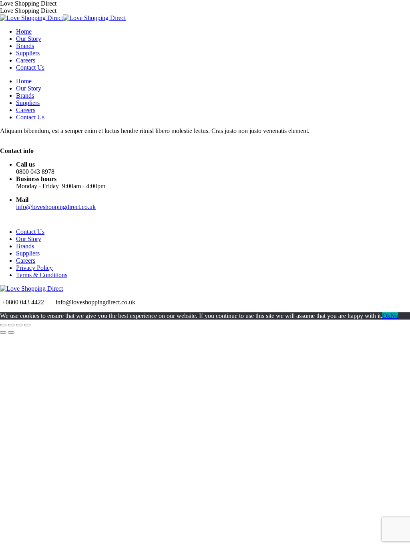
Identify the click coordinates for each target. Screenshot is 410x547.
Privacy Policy (34, 267)
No (394, 315)
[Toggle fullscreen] (19, 325)
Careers (25, 260)
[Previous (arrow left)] (3, 332)
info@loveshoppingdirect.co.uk (56, 206)
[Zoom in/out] (27, 325)
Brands (25, 246)
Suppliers (28, 253)
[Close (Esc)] (3, 325)
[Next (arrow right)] (11, 332)
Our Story (28, 238)
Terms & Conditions (41, 274)
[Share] (11, 325)
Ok (386, 315)
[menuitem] (24, 31)
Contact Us (30, 231)
